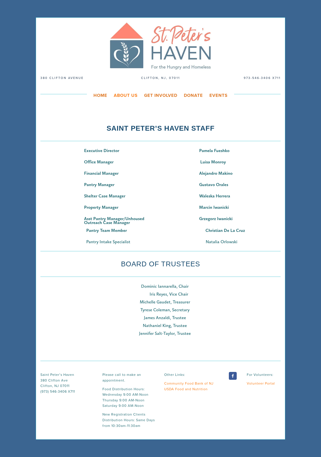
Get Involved (160, 95)
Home (100, 95)
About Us (126, 95)
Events (218, 95)
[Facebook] (233, 376)
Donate (193, 95)
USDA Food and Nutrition (186, 389)
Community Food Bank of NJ (189, 383)
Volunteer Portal (261, 383)
